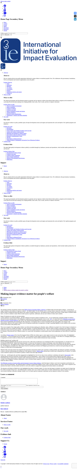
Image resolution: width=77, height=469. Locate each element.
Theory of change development (14, 106)
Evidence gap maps (11, 110)
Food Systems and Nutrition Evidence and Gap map (19, 130)
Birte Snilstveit (4, 408)
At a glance (9, 87)
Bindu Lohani (10, 335)
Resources (6, 29)
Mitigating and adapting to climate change (16, 133)
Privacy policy (53, 463)
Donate (5, 30)
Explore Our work (8, 126)
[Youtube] (5, 13)
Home (5, 287)
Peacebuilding (10, 129)
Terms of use (46, 463)
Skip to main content (5, 1)
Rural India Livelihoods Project (14, 138)
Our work (6, 116)
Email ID (3, 387)
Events (5, 25)
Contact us (9, 93)
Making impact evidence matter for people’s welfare (16, 290)
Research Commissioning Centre (14, 136)
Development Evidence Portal (14, 152)
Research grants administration (14, 114)
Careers (5, 23)
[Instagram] (5, 16)
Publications (9, 159)
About (5, 418)
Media (5, 26)
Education (9, 128)
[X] (5, 8)
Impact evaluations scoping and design (16, 111)
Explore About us (8, 82)
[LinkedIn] (5, 11)
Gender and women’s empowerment (15, 132)
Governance (9, 89)
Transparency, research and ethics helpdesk (17, 115)
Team (8, 83)
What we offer (7, 94)
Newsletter (6, 27)
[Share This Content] (38, 301)
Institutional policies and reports (14, 92)
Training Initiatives (11, 112)
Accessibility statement (63, 463)
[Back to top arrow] (1, 467)
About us (6, 72)
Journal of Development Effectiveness (16, 158)
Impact (5, 166)
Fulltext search (4, 33)
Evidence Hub (7, 141)
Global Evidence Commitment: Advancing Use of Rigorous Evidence (23, 140)
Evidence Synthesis (11, 108)
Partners (8, 90)
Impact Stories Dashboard (13, 156)
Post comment (4, 388)
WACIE (8, 137)
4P (50, 319)
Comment (3, 377)
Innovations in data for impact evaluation (16, 134)
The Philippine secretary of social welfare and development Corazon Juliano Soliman (21, 363)
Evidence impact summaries (13, 155)
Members (9, 86)
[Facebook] (5, 6)
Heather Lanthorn (5, 402)
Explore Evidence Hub (9, 151)
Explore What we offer (9, 104)
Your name (3, 385)
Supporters (9, 85)
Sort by (2, 34)
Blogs (5, 22)
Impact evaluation (11, 107)
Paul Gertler (68, 355)
